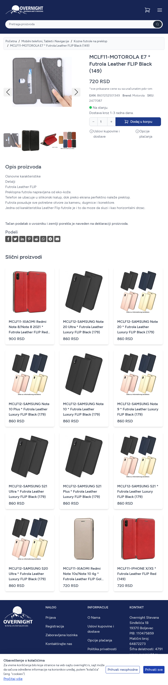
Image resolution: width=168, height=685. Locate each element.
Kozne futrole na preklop (90, 41)
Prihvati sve (154, 669)
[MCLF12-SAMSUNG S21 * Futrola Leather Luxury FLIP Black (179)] (138, 456)
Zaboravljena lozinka (61, 635)
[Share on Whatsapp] (43, 239)
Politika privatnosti (102, 649)
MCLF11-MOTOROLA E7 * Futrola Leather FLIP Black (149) (49, 45)
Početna (11, 41)
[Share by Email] (57, 239)
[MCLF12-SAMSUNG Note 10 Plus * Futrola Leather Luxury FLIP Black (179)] (29, 374)
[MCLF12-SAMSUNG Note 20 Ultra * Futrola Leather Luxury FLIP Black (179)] (84, 291)
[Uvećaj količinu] (111, 121)
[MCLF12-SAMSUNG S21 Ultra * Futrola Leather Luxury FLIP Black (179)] (29, 456)
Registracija (55, 626)
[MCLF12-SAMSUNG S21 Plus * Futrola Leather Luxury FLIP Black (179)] (84, 456)
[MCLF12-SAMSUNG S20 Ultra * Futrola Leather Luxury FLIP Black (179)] (29, 538)
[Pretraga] (157, 24)
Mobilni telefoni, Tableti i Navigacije (45, 41)
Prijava (51, 617)
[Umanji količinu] (93, 121)
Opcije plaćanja (100, 640)
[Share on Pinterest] (29, 239)
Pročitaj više (13, 679)
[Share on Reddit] (36, 239)
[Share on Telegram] (50, 239)
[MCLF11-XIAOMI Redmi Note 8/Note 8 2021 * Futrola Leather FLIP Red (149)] (29, 291)
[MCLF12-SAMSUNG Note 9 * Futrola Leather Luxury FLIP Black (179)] (138, 374)
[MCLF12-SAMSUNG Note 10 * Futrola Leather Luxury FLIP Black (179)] (84, 374)
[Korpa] (147, 10)
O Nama (94, 617)
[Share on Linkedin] (22, 239)
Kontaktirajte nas (59, 644)
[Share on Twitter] (15, 239)
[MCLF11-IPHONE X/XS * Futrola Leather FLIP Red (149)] (138, 538)
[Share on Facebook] (8, 239)
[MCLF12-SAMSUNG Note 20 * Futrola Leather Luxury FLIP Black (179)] (138, 291)
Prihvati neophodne (123, 669)
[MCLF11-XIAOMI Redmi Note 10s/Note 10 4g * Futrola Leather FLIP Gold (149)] (84, 538)
